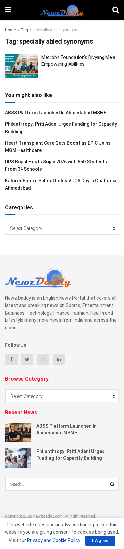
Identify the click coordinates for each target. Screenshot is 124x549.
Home (10, 30)
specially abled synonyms (56, 30)
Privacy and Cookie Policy (53, 540)
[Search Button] (112, 484)
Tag (24, 30)
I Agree (100, 540)
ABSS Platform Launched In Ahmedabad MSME (55, 112)
